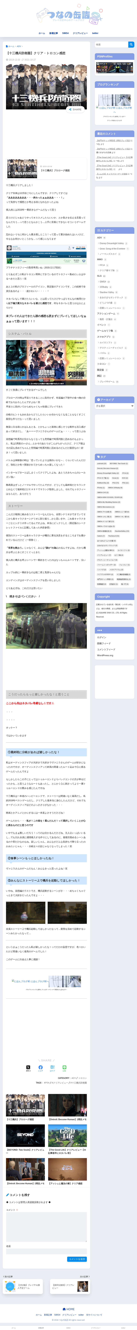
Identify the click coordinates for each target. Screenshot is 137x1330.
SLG (101, 276)
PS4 (47, 1082)
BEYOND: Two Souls (119, 464)
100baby (105, 287)
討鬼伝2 (114, 584)
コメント (12, 1210)
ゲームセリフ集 (106, 330)
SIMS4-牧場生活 (104, 531)
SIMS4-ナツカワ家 (105, 521)
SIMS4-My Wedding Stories (108, 502)
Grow (115, 478)
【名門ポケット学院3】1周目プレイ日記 (113, 140)
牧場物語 (101, 584)
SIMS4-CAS (103, 492)
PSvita (101, 488)
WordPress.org (105, 655)
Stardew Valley (108, 292)
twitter (95, 33)
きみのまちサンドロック (113, 297)
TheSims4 (113, 536)
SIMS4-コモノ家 (104, 517)
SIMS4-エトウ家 (122, 512)
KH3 (125, 478)
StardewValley (122, 531)
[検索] (131, 45)
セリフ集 (118, 555)
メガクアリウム (116, 570)
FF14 (104, 265)
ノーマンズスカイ (110, 254)
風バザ (124, 584)
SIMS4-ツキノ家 (122, 517)
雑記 (101, 376)
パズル (104, 353)
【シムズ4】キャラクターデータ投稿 (111, 174)
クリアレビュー (80, 33)
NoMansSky (103, 483)
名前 (8, 1246)
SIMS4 (65, 33)
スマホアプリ (105, 337)
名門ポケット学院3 (105, 579)
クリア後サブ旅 (108, 270)
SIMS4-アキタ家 (104, 512)
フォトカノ (124, 565)
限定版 (102, 370)
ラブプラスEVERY (105, 574)
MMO (101, 259)
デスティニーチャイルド (113, 348)
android (101, 464)
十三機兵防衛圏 (79, 1082)
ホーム (42, 33)
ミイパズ (101, 570)
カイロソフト (108, 342)
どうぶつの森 (108, 303)
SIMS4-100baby (115, 488)
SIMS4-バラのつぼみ (106, 526)
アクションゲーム (108, 313)
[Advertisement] (46, 135)
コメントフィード (106, 649)
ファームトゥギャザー (106, 565)
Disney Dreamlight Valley (113, 243)
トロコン (82, 1078)
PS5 (125, 483)
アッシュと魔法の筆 (105, 550)
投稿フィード (104, 643)
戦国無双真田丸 (124, 579)
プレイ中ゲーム (109, 381)
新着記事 (53, 33)
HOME (70, 1309)
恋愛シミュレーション (112, 308)
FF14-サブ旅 (103, 478)
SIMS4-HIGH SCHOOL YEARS (109, 497)
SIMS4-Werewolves (105, 507)
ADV (73, 1078)
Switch (101, 536)
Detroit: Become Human (107, 468)
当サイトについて (94, 1315)
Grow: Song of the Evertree (114, 249)
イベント (103, 325)
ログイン (101, 637)
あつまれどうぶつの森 (106, 541)
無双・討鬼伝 (108, 319)
